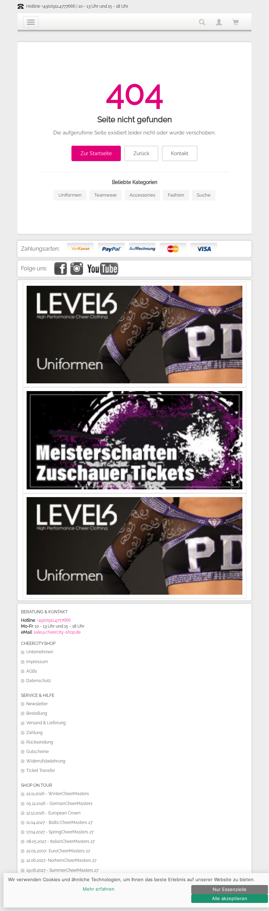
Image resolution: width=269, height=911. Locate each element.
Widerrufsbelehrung (45, 761)
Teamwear (105, 195)
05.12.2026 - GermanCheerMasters (59, 803)
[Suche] (202, 22)
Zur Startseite (96, 153)
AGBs (31, 671)
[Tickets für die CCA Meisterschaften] (134, 393)
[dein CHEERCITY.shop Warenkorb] (236, 22)
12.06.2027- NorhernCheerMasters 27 (61, 860)
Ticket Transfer (40, 770)
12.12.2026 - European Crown (53, 813)
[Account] (219, 22)
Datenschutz (38, 680)
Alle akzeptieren (229, 898)
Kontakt (179, 153)
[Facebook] (60, 265)
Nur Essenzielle (230, 889)
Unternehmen (39, 651)
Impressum (37, 661)
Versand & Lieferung (45, 722)
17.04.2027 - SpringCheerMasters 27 (60, 832)
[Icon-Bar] (31, 22)
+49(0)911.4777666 (54, 620)
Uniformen (70, 195)
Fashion (176, 195)
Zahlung (34, 732)
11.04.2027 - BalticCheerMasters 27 (59, 822)
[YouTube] (102, 265)
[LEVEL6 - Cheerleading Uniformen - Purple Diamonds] (134, 499)
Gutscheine (37, 751)
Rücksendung (39, 742)
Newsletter (37, 703)
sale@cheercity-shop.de (57, 632)
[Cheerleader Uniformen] (134, 288)
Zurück (141, 153)
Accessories (142, 195)
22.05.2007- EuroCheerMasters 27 (58, 851)
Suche (204, 195)
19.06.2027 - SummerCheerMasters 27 (62, 870)
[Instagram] (76, 265)
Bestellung (36, 713)
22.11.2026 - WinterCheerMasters (57, 793)
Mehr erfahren (99, 889)
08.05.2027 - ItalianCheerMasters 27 (60, 841)
